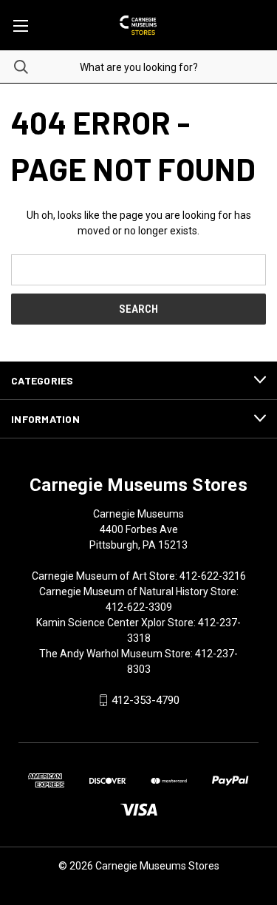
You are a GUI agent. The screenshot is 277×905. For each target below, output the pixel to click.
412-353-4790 (145, 700)
